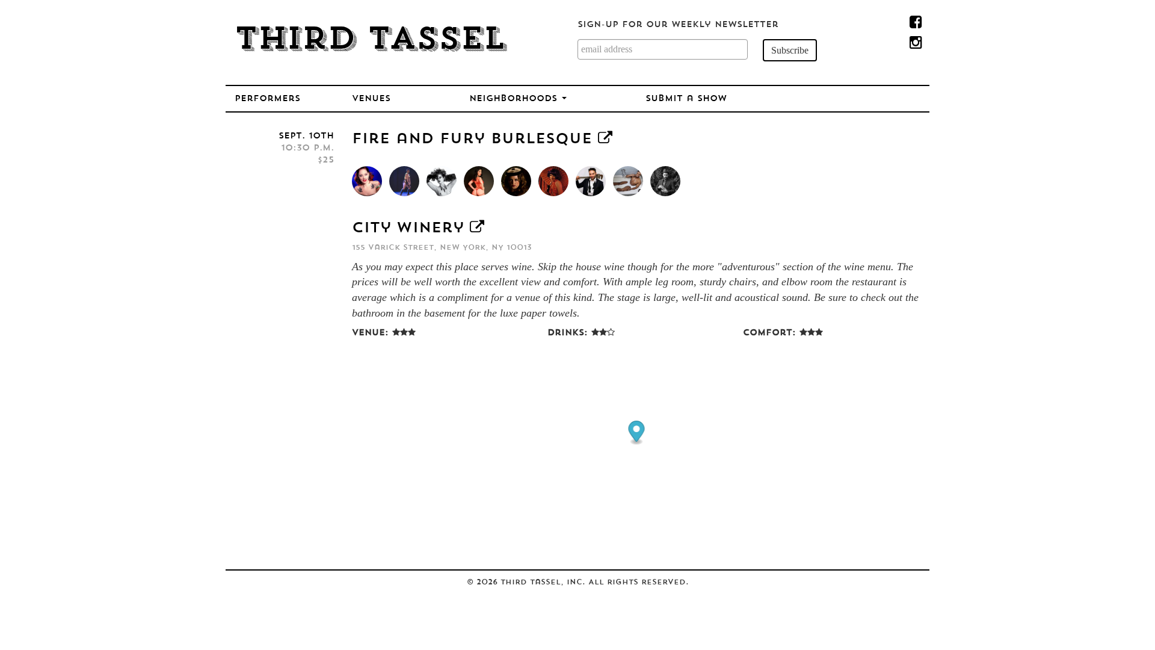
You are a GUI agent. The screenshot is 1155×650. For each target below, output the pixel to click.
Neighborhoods (515, 99)
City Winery (408, 228)
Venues (371, 99)
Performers (267, 99)
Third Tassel (370, 41)
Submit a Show (686, 99)
